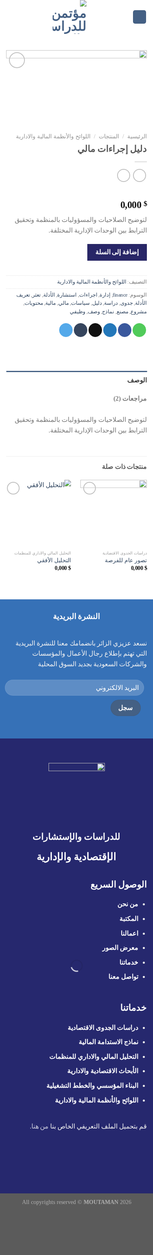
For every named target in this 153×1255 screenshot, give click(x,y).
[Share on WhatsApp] (139, 330)
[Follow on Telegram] (41, 1159)
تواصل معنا (123, 976)
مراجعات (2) (130, 398)
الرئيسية (137, 136)
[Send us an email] (81, 1159)
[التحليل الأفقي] (37, 513)
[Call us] (71, 1159)
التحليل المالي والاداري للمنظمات (93, 1056)
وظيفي (77, 312)
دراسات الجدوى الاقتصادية (103, 1027)
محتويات (33, 303)
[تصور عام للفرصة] (113, 513)
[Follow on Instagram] (101, 1159)
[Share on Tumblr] (80, 330)
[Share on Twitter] (110, 330)
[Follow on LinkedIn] (51, 1159)
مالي (63, 303)
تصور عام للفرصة (126, 560)
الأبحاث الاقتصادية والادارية (102, 1070)
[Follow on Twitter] (91, 1159)
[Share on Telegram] (66, 330)
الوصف (137, 380)
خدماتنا (129, 962)
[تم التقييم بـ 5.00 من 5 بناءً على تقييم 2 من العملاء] (76, 191)
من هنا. (39, 1126)
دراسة (111, 303)
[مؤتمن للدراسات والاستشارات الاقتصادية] (69, 17)
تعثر (36, 295)
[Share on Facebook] (124, 330)
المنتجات (109, 136)
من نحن (127, 903)
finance (120, 295)
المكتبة (129, 918)
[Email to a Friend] (95, 330)
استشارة (67, 295)
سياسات (80, 303)
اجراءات (88, 295)
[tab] (76, 380)
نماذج (108, 312)
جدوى (126, 303)
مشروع (139, 312)
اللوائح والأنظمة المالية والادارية (53, 136)
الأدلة (49, 295)
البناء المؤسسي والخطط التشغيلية (92, 1085)
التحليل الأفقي (54, 560)
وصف (94, 312)
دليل (97, 303)
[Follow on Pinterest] (61, 1159)
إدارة (105, 295)
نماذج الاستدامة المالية (108, 1041)
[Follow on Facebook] (111, 1159)
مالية (50, 303)
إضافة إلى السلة (117, 251)
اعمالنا (129, 933)
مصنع (123, 312)
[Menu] (139, 17)
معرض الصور (120, 947)
